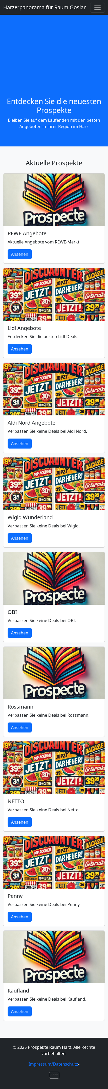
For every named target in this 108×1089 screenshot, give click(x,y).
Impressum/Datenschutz (53, 1064)
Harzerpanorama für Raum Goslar (44, 7)
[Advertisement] (54, 62)
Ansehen (19, 254)
